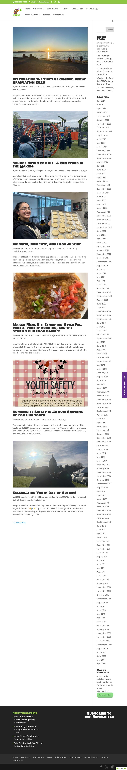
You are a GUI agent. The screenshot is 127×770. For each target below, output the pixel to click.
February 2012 (103, 541)
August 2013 (102, 487)
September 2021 (104, 261)
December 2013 (104, 472)
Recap (75, 87)
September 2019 (104, 319)
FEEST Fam (45, 87)
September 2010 (104, 598)
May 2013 (101, 491)
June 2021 (101, 273)
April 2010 (101, 618)
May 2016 (101, 384)
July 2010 (101, 606)
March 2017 (102, 369)
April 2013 (101, 495)
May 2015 (101, 419)
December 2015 (104, 399)
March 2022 (102, 242)
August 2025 (102, 135)
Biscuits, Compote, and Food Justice (47, 244)
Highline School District (61, 87)
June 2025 (101, 139)
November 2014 (104, 442)
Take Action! (77, 9)
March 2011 (102, 576)
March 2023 (102, 208)
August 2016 (102, 376)
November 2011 (103, 549)
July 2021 (101, 269)
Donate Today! (105, 695)
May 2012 (101, 530)
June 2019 (101, 323)
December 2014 (104, 438)
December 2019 (104, 311)
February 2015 (103, 430)
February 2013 (103, 503)
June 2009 (101, 656)
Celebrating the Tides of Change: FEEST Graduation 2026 (49, 81)
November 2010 (104, 591)
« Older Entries (19, 522)
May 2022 (101, 235)
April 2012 (101, 533)
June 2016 (101, 380)
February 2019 (103, 334)
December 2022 (104, 216)
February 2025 (103, 150)
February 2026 (103, 116)
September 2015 (104, 411)
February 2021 (103, 288)
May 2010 (101, 614)
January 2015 (103, 434)
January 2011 (102, 583)
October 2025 (103, 127)
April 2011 (101, 572)
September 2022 (104, 227)
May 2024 (101, 173)
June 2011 (101, 564)
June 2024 (101, 170)
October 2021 (103, 258)
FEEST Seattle (21, 87)
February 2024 (103, 185)
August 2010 (102, 602)
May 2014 (101, 457)
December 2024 (104, 154)
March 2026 (102, 112)
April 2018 (101, 350)
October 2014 (103, 445)
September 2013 (104, 484)
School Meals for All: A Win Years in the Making (48, 165)
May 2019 (101, 327)
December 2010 (104, 587)
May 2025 (101, 143)
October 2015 (103, 407)
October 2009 (103, 641)
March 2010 (102, 621)
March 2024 (102, 181)
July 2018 (101, 342)
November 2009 (104, 637)
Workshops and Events (23, 251)
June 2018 (101, 346)
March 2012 (102, 537)
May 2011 (101, 568)
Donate (46, 15)
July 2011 (100, 560)
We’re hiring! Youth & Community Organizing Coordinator (24, 720)
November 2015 (104, 403)
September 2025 (104, 131)
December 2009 (104, 633)
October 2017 (103, 357)
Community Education (51, 248)
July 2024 (101, 166)
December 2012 (104, 510)
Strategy (83, 170)
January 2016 (103, 396)
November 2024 (104, 158)
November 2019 (104, 315)
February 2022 (103, 246)
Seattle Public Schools (68, 170)
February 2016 (103, 392)
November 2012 (104, 514)
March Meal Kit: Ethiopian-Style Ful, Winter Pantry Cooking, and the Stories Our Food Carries (47, 328)
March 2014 (102, 461)
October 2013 (103, 480)
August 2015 (102, 415)
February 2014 (103, 464)
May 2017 (101, 365)
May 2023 (101, 200)
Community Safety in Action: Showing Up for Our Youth (48, 413)
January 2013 (103, 507)
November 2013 (104, 476)
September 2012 (104, 522)
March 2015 (102, 426)
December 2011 (103, 545)
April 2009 (101, 664)
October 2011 (103, 553)
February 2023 (103, 212)
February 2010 (103, 625)
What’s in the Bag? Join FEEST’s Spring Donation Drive (105, 81)
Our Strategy (92, 9)
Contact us (58, 15)
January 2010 (103, 629)
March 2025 (102, 147)
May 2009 (101, 660)
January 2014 (103, 468)
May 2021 (101, 277)
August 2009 (102, 648)
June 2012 (101, 526)
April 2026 (101, 108)
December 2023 (104, 189)
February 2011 (103, 579)
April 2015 (101, 422)
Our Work (37, 9)
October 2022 (103, 223)
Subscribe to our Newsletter (99, 715)
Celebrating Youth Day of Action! (44, 492)
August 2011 (102, 556)
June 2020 (101, 304)
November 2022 (104, 219)
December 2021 (104, 254)
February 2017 (103, 373)
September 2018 (104, 338)
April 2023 (101, 204)
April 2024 (101, 177)
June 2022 (101, 231)
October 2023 (103, 193)
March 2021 (102, 284)
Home (27, 9)
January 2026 (103, 120)
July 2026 (101, 101)
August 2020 (102, 300)
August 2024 (102, 162)
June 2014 (101, 453)
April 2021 (101, 281)
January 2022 (103, 250)
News (66, 9)
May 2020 (101, 307)
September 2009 (104, 644)
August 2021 (102, 265)
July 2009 (101, 652)
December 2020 (104, 292)
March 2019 (102, 330)
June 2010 (101, 610)
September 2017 (104, 361)
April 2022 (101, 238)
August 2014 (102, 449)
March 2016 (102, 388)
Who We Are (52, 9)
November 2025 (104, 124)
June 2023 (101, 196)
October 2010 (103, 595)
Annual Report (31, 15)
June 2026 (101, 105)
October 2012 (103, 518)
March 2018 (102, 353)
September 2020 (104, 296)
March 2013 (102, 499)
